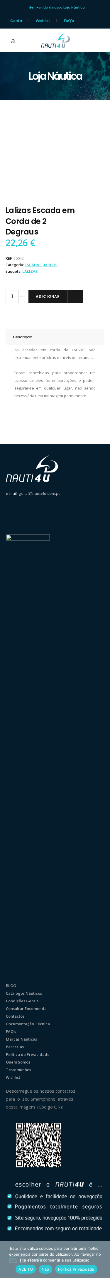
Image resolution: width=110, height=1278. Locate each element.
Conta (16, 20)
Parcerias (15, 1046)
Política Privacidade (76, 1269)
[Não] (103, 1259)
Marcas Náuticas (21, 1039)
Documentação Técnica (28, 1023)
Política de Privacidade (28, 1054)
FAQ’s (69, 20)
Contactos (15, 1016)
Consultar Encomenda (26, 1008)
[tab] (55, 337)
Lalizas (30, 271)
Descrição (22, 337)
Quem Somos (18, 1062)
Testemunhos (18, 1069)
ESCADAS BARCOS (41, 264)
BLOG (11, 985)
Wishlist (43, 20)
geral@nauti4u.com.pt (39, 493)
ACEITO (25, 1269)
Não (45, 1269)
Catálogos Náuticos (24, 993)
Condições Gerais (22, 1001)
